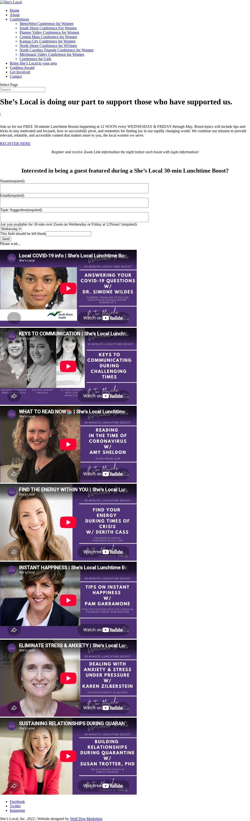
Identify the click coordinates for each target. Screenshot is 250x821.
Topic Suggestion (21, 210)
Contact (16, 76)
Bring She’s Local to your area (33, 63)
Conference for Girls (35, 59)
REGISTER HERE (15, 144)
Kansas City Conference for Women (47, 41)
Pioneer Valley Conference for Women (49, 32)
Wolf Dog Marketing (86, 819)
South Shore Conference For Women (48, 28)
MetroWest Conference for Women (46, 24)
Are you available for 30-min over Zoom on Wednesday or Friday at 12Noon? (68, 224)
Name (12, 181)
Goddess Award (22, 68)
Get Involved (20, 72)
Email (12, 195)
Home (14, 10)
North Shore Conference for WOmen (48, 46)
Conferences (19, 19)
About (15, 15)
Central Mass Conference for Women (48, 37)
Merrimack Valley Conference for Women (52, 54)
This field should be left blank (23, 233)
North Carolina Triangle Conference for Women (57, 50)
